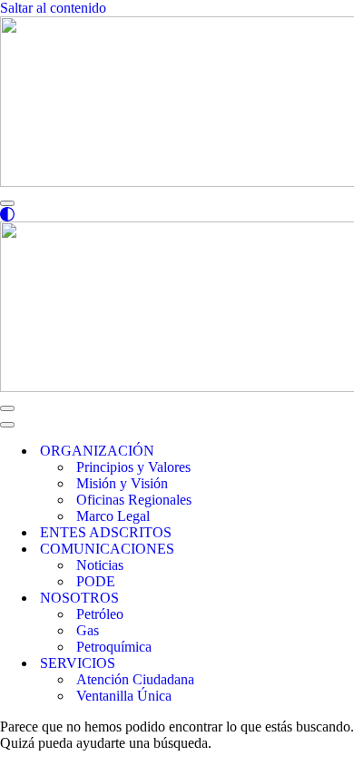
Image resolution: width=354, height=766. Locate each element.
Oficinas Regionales (134, 499)
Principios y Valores (133, 467)
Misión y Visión (122, 483)
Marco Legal (113, 516)
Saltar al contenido (53, 7)
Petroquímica (114, 646)
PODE (95, 581)
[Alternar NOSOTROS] (308, 598)
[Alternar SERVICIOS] (308, 664)
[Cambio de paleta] (177, 214)
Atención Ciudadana (135, 679)
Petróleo (99, 614)
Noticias (99, 565)
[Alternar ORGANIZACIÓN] (308, 451)
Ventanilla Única (124, 695)
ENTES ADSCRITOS (106, 532)
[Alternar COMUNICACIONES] (308, 549)
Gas (87, 630)
